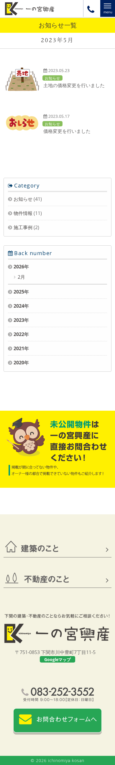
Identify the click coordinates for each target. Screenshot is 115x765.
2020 (19, 362)
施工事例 (23, 227)
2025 (19, 291)
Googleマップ (57, 659)
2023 (19, 320)
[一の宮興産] (29, 15)
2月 (21, 277)
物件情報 (23, 213)
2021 (19, 348)
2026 (19, 266)
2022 (19, 334)
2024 (19, 306)
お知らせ (23, 199)
